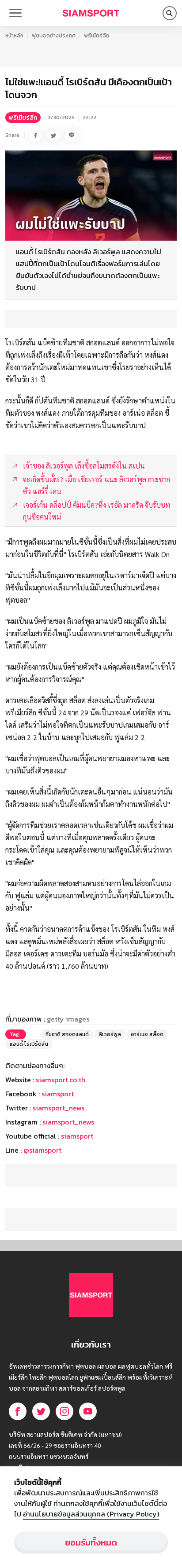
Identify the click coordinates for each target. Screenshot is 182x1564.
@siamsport (42, 1150)
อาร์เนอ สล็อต (147, 1034)
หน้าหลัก (14, 36)
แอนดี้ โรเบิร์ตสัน (29, 1044)
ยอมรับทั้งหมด (91, 1542)
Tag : (16, 1034)
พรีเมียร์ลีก (96, 36)
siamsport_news (58, 1107)
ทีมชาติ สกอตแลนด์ (67, 1034)
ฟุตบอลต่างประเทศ (54, 36)
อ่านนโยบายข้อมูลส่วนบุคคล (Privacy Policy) (91, 1514)
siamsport (58, 1093)
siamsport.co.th (60, 1079)
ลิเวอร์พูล (110, 1034)
